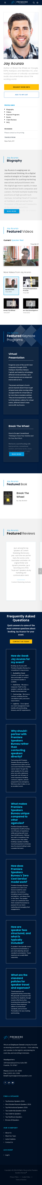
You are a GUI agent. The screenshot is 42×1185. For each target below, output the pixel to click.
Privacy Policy (14, 1177)
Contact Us (9, 1142)
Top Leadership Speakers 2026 (15, 1111)
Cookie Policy (26, 1177)
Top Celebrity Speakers (13, 1114)
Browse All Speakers (12, 1120)
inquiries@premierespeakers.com (20, 1076)
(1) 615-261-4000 (15, 1071)
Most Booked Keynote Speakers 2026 (18, 1104)
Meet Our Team (10, 1136)
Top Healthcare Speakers (13, 1117)
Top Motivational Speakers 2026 (16, 1107)
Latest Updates (10, 1139)
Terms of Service (21, 1179)
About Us (8, 1133)
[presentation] (40, 571)
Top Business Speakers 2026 (15, 1101)
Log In (7, 1155)
